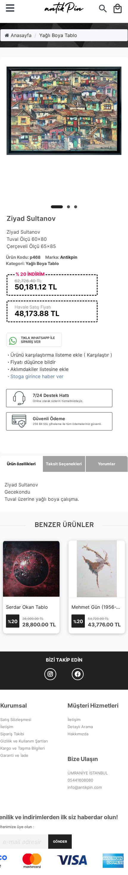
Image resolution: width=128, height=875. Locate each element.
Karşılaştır (98, 355)
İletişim (6, 726)
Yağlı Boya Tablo (58, 35)
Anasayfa (20, 35)
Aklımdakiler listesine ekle (37, 369)
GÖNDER (60, 841)
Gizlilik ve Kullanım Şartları (24, 741)
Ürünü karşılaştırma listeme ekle (44, 355)
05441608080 (80, 780)
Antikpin (68, 257)
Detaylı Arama (80, 726)
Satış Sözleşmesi (15, 719)
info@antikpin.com (85, 787)
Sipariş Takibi (12, 733)
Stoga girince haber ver (35, 376)
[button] (57, 207)
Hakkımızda (78, 733)
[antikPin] (64, 10)
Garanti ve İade (14, 755)
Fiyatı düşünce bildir (31, 362)
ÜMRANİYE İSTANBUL (88, 773)
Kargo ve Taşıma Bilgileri (22, 748)
